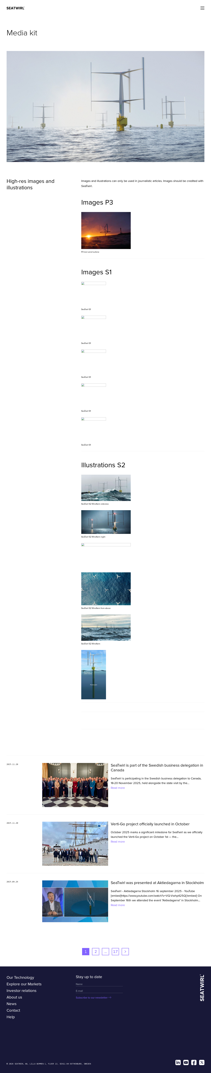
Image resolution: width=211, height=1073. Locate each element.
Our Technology (20, 977)
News (11, 1003)
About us (14, 997)
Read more (118, 788)
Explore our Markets (24, 984)
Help (11, 1017)
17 (115, 951)
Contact (13, 1010)
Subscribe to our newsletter (91, 997)
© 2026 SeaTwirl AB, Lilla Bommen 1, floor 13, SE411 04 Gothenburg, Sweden (49, 1063)
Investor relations (21, 990)
